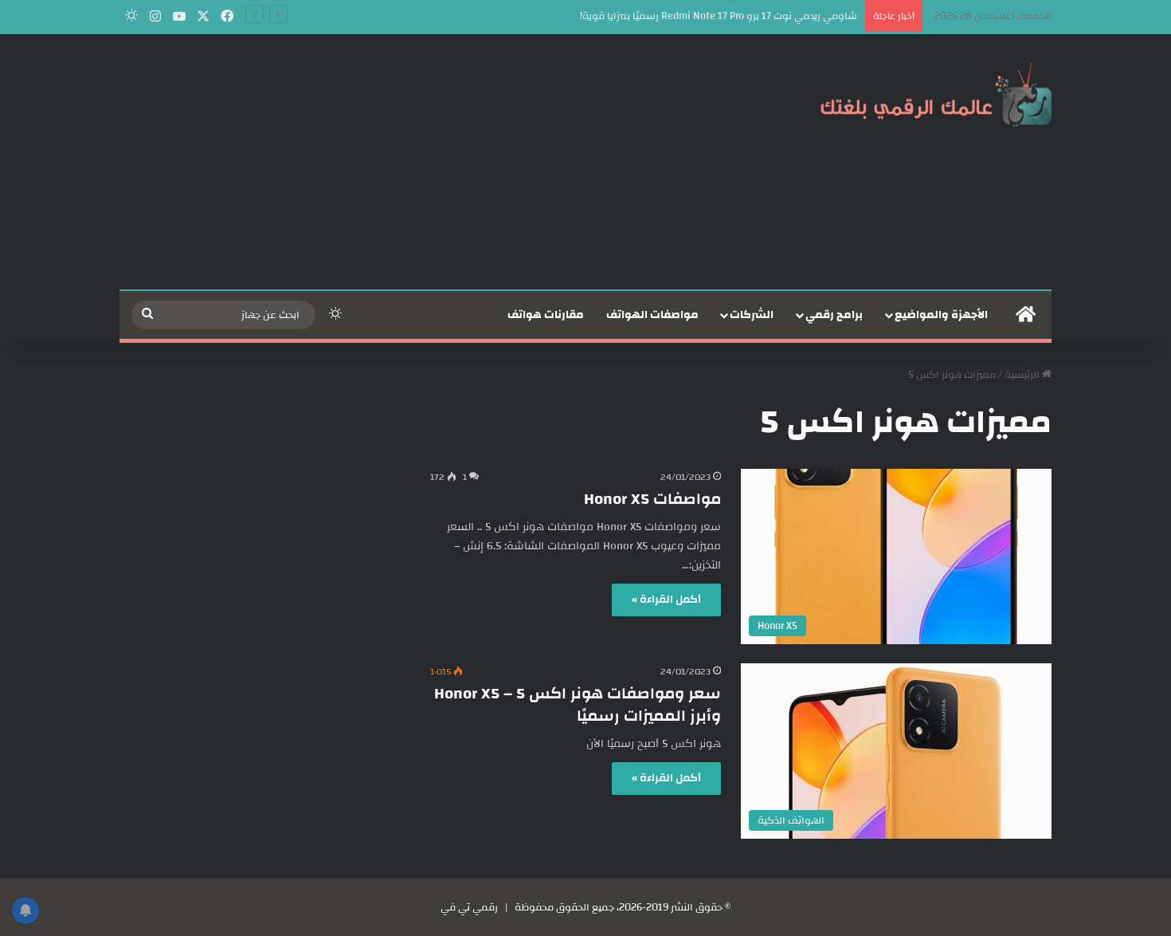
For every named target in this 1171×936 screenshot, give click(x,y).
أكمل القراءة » (666, 599)
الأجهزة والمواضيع (941, 315)
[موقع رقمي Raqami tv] (936, 94)
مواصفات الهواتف (652, 315)
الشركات (751, 315)
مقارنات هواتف (545, 315)
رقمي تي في (469, 907)
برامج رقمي (834, 315)
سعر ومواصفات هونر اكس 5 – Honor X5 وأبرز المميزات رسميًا (577, 704)
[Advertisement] (426, 161)
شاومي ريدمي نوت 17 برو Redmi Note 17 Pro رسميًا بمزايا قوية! (718, 16)
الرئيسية (1023, 374)
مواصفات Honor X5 (652, 498)
